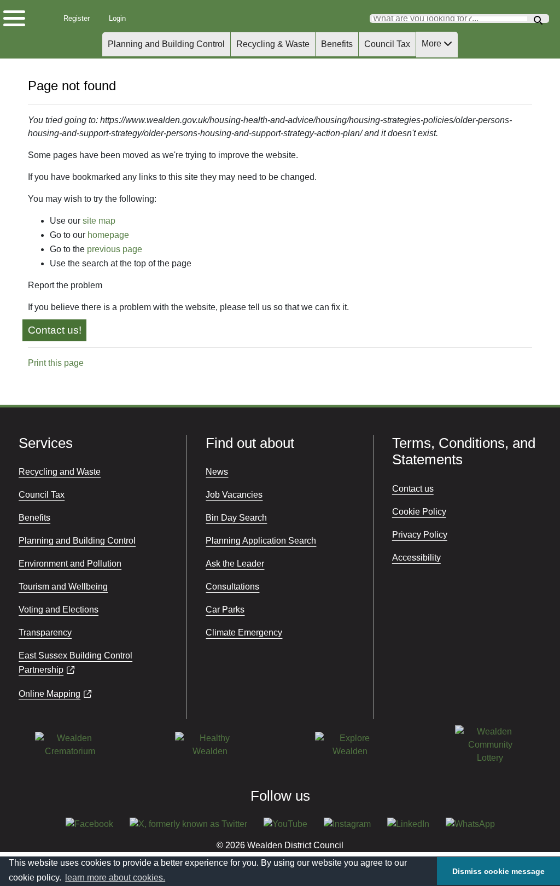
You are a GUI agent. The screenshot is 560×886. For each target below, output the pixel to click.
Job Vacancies (234, 494)
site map (99, 220)
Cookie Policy (419, 511)
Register (79, 18)
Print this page (56, 363)
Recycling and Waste (60, 471)
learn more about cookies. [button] (115, 877)
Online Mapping (49, 693)
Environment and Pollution (70, 563)
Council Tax (387, 44)
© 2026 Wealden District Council (280, 845)
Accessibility (416, 557)
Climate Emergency (244, 632)
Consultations (232, 586)
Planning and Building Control (166, 44)
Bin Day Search (236, 517)
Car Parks (225, 609)
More (433, 43)
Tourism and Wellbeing (63, 586)
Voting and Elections (58, 609)
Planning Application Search (261, 540)
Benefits (337, 44)
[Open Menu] (22, 16)
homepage (108, 235)
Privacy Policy (419, 534)
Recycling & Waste (273, 44)
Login (121, 18)
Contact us (413, 488)
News (217, 471)
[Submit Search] (538, 19)
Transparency (45, 632)
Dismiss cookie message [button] (498, 871)
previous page (114, 249)
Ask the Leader (235, 563)
